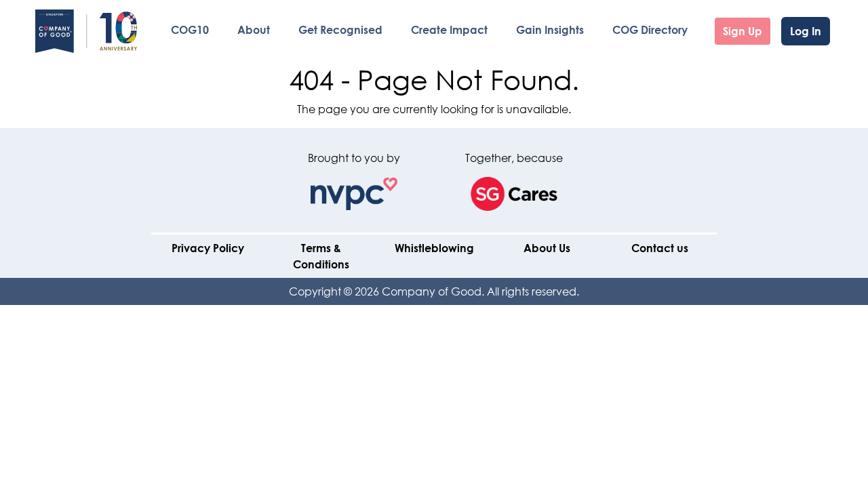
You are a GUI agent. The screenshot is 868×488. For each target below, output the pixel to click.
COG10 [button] (190, 29)
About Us (547, 247)
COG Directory (650, 29)
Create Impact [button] (449, 29)
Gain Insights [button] (550, 29)
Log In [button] (805, 30)
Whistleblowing (434, 247)
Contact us (659, 247)
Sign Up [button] (742, 30)
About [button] (253, 29)
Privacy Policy (208, 247)
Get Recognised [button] (340, 29)
